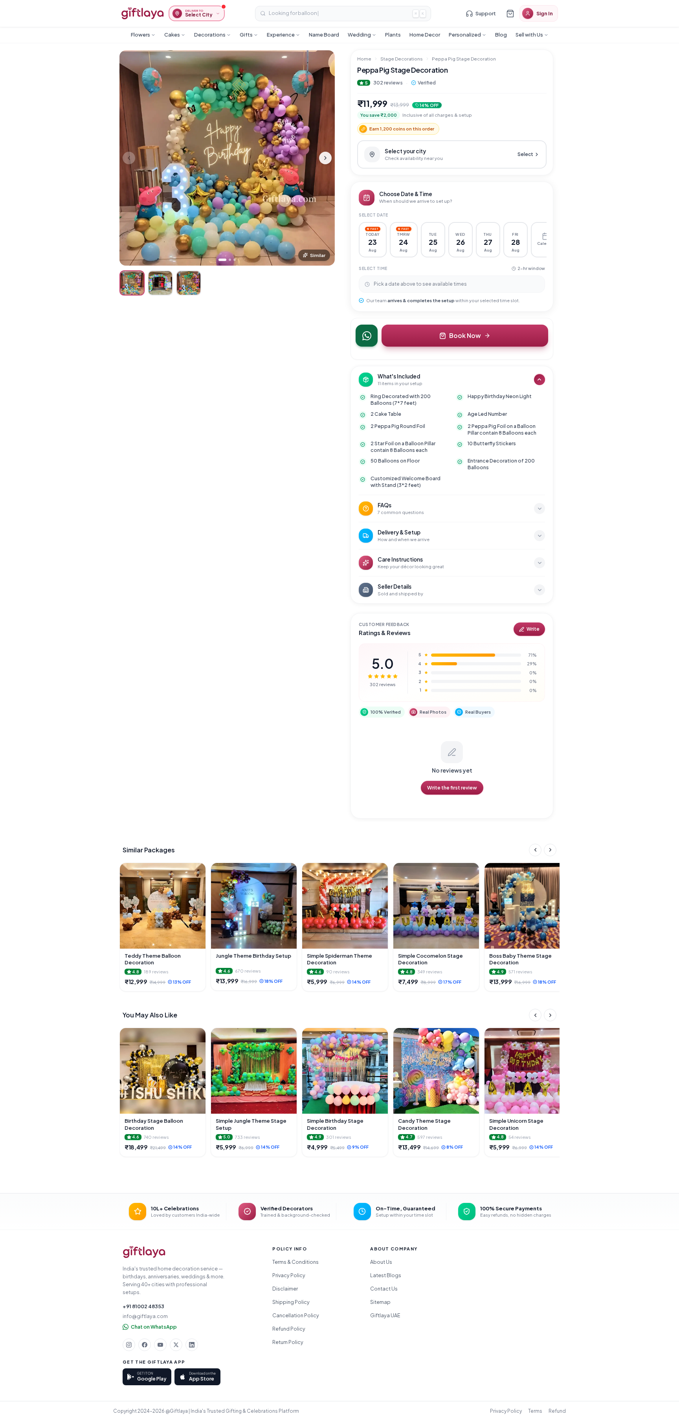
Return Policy (287, 1342)
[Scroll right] (550, 850)
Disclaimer (285, 1288)
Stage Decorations (401, 59)
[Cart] (510, 13)
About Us (381, 1262)
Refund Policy (288, 1329)
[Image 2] (230, 260)
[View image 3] (188, 283)
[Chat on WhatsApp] (367, 336)
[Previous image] (129, 158)
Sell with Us (529, 34)
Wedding (359, 34)
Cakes (172, 34)
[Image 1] (222, 260)
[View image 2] (160, 283)
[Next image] (325, 158)
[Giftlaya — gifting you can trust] (142, 13)
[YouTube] (160, 1344)
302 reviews (388, 82)
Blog (501, 34)
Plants (393, 34)
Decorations (210, 34)
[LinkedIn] (191, 1344)
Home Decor (424, 34)
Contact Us (384, 1288)
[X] (176, 1344)
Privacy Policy (288, 1275)
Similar (317, 255)
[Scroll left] (535, 850)
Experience (281, 34)
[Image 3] (234, 260)
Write (533, 629)
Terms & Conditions (295, 1262)
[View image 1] (132, 283)
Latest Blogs (385, 1275)
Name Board (324, 34)
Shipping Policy (291, 1302)
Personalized (465, 34)
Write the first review (452, 787)
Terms (535, 1411)
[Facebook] (144, 1344)
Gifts (246, 34)
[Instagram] (129, 1344)
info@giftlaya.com (145, 1316)
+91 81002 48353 (143, 1306)
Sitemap (380, 1302)
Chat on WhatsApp (154, 1327)
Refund (557, 1411)
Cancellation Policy (295, 1315)
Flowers (140, 34)
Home (364, 59)
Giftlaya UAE (385, 1315)
